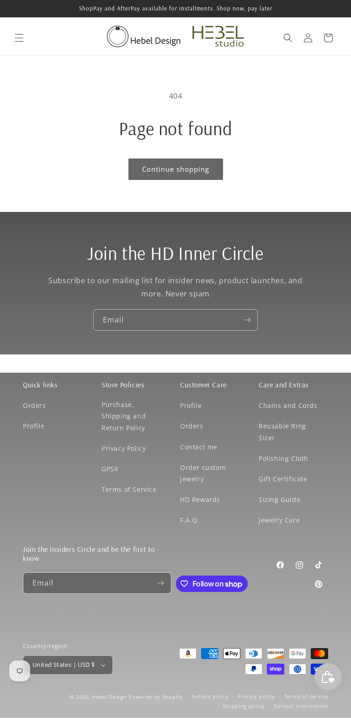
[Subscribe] (247, 320)
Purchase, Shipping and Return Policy (123, 416)
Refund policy (210, 696)
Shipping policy (244, 705)
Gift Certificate (283, 479)
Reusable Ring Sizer (282, 432)
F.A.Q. (190, 520)
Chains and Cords (288, 405)
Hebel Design (109, 696)
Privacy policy (256, 696)
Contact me (199, 447)
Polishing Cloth (283, 458)
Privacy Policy (123, 448)
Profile (33, 426)
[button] (19, 38)
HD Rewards (200, 499)
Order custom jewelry (203, 473)
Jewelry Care (279, 520)
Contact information (301, 705)
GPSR (109, 469)
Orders (34, 405)
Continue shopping (175, 169)
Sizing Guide (279, 499)
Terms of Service (129, 489)
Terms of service (306, 696)
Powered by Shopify (155, 696)
